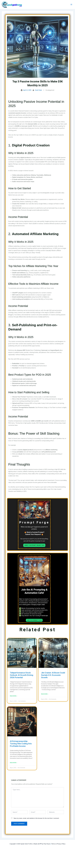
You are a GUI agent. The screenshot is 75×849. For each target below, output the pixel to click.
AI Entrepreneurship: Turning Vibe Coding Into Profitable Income (21, 743)
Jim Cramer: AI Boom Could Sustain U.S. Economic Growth (53, 675)
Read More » (13, 696)
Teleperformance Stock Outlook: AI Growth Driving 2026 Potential (21, 675)
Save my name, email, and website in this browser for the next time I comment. (36, 818)
